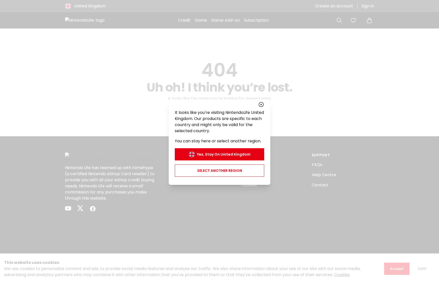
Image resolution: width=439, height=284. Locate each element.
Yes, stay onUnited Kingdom (223, 154)
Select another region (219, 170)
